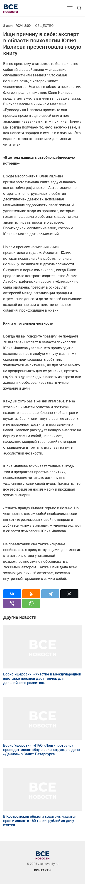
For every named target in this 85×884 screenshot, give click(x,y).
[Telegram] (50, 593)
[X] (69, 593)
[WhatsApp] (31, 603)
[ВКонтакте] (12, 593)
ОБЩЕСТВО (44, 26)
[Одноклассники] (31, 593)
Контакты (42, 870)
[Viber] (12, 603)
